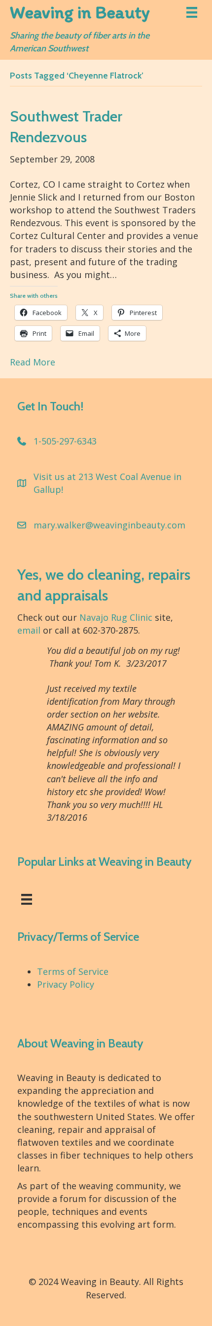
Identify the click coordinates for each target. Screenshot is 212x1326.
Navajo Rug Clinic (115, 617)
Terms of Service (72, 971)
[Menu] (191, 12)
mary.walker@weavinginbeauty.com (109, 525)
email (28, 630)
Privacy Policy (65, 984)
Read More (32, 362)
